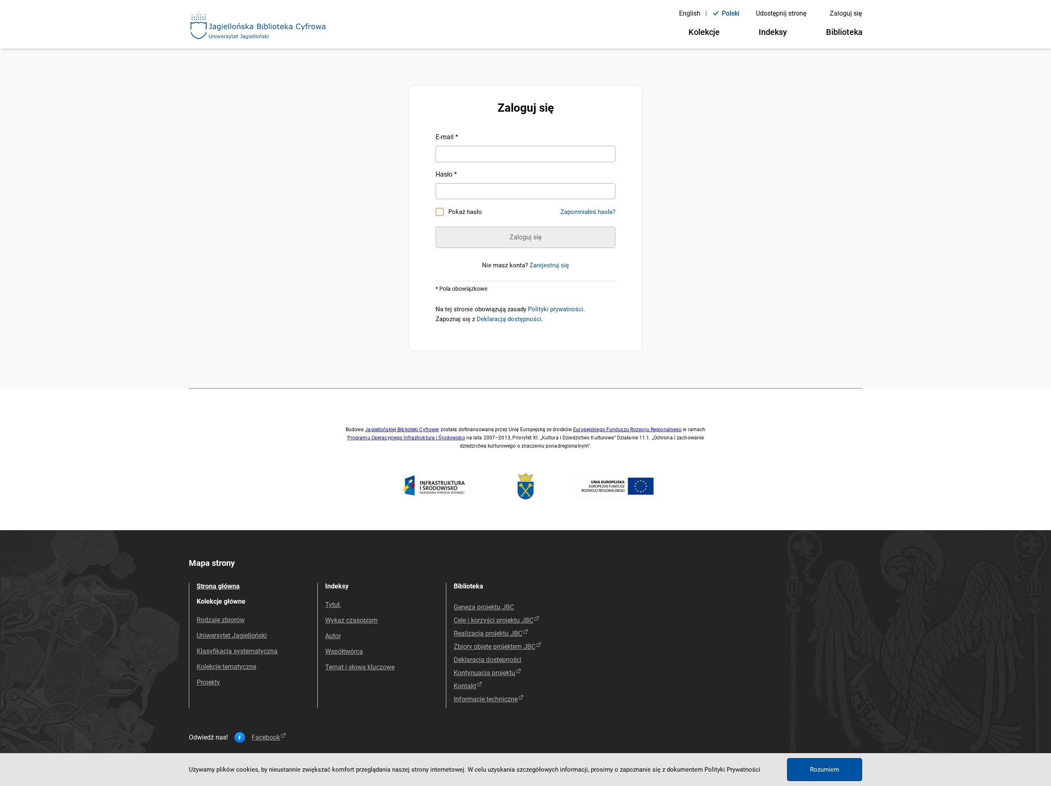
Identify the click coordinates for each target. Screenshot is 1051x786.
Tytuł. (333, 605)
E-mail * (447, 137)
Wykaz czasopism (351, 620)
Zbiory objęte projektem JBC (494, 646)
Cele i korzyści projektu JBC (493, 620)
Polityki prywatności (555, 309)
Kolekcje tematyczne (226, 667)
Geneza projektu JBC (484, 607)
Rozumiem (824, 769)
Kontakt (465, 686)
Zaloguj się (846, 13)
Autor (333, 636)
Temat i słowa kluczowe (360, 667)
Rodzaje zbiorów (221, 620)
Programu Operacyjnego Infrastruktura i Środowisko (406, 438)
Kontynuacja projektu (484, 673)
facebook (266, 737)
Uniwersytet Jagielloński (232, 635)
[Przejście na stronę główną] (258, 26)
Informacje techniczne (486, 699)
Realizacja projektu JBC (488, 633)
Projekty (208, 682)
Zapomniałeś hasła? (587, 212)
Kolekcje (704, 32)
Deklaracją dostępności (509, 319)
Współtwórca (344, 651)
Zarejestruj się (549, 265)
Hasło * (446, 174)
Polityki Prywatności (732, 769)
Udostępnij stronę (781, 13)
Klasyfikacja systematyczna (237, 651)
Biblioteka (844, 32)
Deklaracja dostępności (487, 660)
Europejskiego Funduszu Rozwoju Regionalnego (627, 429)
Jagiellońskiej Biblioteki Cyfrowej (402, 429)
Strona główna (218, 586)
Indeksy (773, 32)
